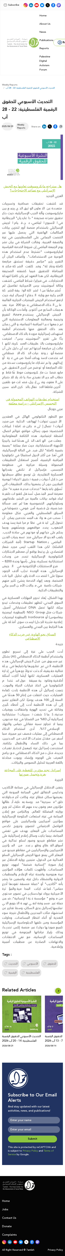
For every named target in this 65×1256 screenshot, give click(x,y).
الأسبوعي (32, 964)
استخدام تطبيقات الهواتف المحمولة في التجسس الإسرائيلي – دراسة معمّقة (32, 401)
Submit (32, 1139)
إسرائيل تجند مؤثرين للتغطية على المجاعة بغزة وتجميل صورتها (32, 772)
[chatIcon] (59, 5)
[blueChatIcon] (42, 5)
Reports (44, 48)
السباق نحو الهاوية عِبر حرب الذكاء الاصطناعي (32, 636)
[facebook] (53, 5)
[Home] (22, 42)
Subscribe (13, 5)
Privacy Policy (30, 1151)
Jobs (5, 1209)
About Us (44, 24)
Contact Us (9, 1218)
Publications (46, 40)
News (42, 32)
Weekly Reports (9, 85)
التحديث (13, 964)
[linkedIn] (31, 5)
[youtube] (36, 5)
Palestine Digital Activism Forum (44, 63)
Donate (7, 1226)
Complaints (9, 1235)
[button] (58, 991)
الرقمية (12, 973)
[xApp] (48, 5)
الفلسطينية (33, 973)
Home (43, 16)
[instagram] (25, 5)
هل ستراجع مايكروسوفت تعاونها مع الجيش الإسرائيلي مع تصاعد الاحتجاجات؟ (32, 188)
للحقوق (51, 964)
